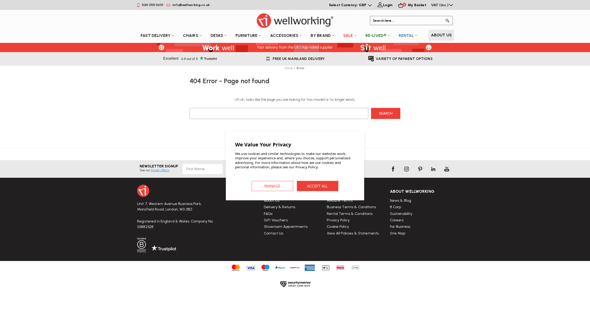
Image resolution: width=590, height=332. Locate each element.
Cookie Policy (338, 226)
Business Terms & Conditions (351, 207)
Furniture (246, 35)
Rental (406, 35)
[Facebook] (393, 169)
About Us (441, 35)
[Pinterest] (420, 169)
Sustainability (401, 213)
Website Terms (340, 200)
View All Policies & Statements (353, 233)
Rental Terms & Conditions (349, 213)
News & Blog (400, 200)
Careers (397, 220)
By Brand (321, 35)
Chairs (190, 35)
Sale (348, 35)
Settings (272, 186)
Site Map (397, 233)
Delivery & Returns (279, 207)
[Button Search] (448, 20)
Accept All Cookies (317, 186)
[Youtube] (446, 169)
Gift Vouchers (276, 220)
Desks (217, 35)
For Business (400, 226)
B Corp (395, 207)
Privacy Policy (338, 220)
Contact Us (273, 233)
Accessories (284, 35)
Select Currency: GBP (348, 5)
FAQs (268, 213)
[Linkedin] (433, 169)
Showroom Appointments (285, 226)
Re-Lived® (376, 35)
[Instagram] (406, 169)
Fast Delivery (156, 35)
